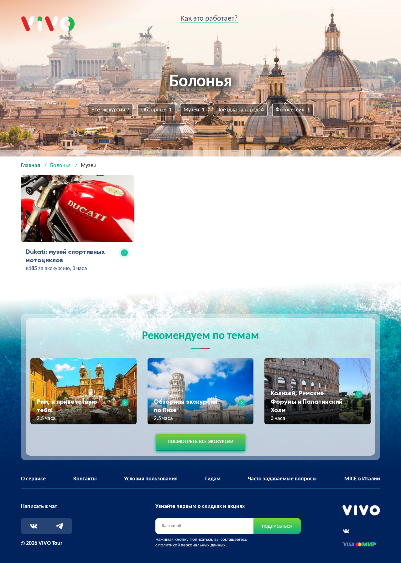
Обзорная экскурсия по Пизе (185, 406)
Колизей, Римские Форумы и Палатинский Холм (306, 401)
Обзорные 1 (156, 110)
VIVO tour (32, 20)
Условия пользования (151, 479)
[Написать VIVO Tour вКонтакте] (34, 526)
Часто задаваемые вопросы (282, 479)
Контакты (85, 479)
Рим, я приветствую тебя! (67, 406)
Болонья (60, 166)
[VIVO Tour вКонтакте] (346, 531)
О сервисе (33, 479)
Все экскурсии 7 (110, 110)
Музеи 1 (194, 110)
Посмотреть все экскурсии (200, 441)
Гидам (213, 479)
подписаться (277, 526)
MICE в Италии (362, 479)
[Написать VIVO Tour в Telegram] (59, 526)
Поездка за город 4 (240, 110)
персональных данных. (204, 545)
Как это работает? (209, 19)
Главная (30, 166)
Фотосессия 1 (293, 110)
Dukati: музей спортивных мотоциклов (65, 256)
